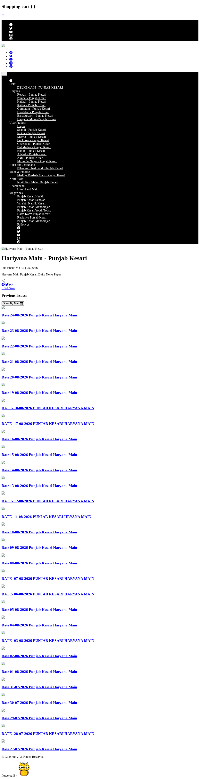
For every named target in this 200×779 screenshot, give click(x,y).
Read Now (8, 288)
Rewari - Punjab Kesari (31, 94)
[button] (3, 14)
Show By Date (11, 303)
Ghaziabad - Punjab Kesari (33, 143)
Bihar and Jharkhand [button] (22, 164)
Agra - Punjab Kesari (30, 157)
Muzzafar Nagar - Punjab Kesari (37, 161)
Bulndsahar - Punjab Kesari (34, 147)
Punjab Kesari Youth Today (34, 210)
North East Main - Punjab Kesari (37, 182)
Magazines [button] (16, 193)
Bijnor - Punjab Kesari (31, 150)
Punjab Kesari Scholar (31, 200)
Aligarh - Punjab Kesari (31, 154)
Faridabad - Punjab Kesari (33, 112)
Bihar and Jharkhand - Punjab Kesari (40, 168)
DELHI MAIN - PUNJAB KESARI (40, 87)
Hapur (21, 126)
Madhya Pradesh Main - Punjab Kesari (41, 175)
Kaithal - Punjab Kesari (31, 101)
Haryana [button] (14, 91)
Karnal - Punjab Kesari (31, 105)
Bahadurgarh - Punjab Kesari (35, 115)
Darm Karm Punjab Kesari (33, 214)
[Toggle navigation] (4, 74)
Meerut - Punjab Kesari (31, 136)
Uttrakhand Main (27, 189)
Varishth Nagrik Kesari (31, 203)
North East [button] (16, 178)
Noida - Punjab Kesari (31, 133)
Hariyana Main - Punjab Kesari (36, 119)
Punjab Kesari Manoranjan (33, 207)
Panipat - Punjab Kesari (31, 98)
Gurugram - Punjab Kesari (33, 108)
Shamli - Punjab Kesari (31, 129)
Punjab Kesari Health (30, 196)
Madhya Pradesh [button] (19, 171)
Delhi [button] (12, 84)
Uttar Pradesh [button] (17, 122)
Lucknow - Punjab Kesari (33, 140)
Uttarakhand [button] (17, 185)
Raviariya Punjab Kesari (32, 217)
